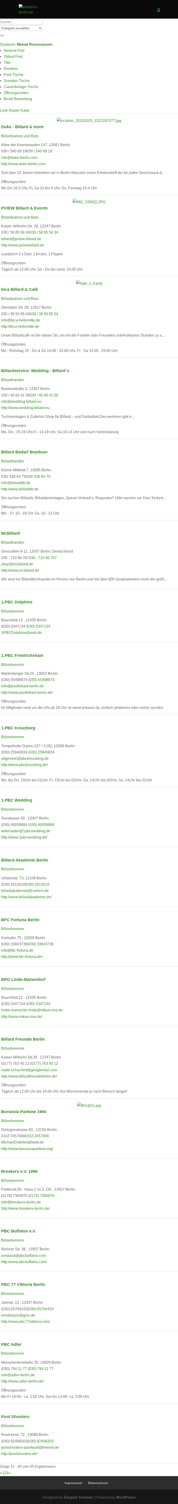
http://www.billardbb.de (19, 489)
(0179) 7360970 (41, 1196)
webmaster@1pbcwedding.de (25, 831)
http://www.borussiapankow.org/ (27, 1149)
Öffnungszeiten (16, 93)
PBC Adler (11, 1344)
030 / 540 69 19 (39, 151)
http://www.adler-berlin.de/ (22, 1381)
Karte (25, 110)
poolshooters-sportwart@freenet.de (30, 1447)
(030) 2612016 (37, 884)
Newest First (14, 50)
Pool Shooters (15, 1416)
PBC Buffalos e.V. (18, 1231)
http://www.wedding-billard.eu (25, 408)
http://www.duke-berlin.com (23, 164)
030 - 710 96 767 (43, 558)
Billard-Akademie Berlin (24, 860)
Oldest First (13, 57)
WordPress (126, 1497)
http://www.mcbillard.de (20, 570)
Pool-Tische (13, 75)
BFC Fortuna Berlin (20, 919)
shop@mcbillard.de (17, 564)
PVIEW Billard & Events (24, 208)
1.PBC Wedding (16, 800)
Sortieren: (26, 44)
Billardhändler (12, 380)
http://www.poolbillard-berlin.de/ (27, 693)
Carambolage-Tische (21, 87)
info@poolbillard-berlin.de (22, 686)
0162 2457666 (37, 1136)
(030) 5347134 (38, 626)
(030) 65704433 (40, 1309)
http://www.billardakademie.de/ (26, 897)
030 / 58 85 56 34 (44, 232)
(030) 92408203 (40, 1441)
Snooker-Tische (17, 81)
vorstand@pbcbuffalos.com (23, 1256)
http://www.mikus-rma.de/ (21, 1017)
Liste (4, 110)
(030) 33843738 (40, 944)
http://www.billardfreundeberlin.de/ (29, 1076)
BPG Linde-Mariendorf (23, 979)
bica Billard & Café (19, 289)
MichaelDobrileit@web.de (22, 1142)
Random (11, 69)
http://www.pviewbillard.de (22, 245)
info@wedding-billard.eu (21, 401)
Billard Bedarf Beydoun (24, 451)
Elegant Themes (78, 1497)
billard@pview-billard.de (21, 239)
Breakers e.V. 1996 (19, 1171)
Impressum (73, 1483)
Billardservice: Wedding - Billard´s (35, 370)
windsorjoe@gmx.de (18, 1315)
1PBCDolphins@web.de (21, 633)
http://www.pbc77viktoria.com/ (25, 1322)
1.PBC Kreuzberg (18, 727)
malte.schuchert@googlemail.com (29, 1070)
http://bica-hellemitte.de (20, 326)
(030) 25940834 (41, 752)
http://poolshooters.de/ (19, 1454)
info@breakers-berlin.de (21, 1202)
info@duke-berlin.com (19, 158)
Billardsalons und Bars (19, 136)
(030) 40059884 (41, 825)
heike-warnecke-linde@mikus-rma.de (32, 1010)
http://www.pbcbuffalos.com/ (24, 1262)
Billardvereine (12, 611)
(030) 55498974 (41, 680)
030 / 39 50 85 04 (44, 314)
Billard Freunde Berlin (23, 1039)
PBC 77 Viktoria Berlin (23, 1284)
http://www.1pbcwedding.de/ (24, 837)
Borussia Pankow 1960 (23, 1111)
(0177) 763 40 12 (44, 1063)
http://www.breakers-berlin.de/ (25, 1208)
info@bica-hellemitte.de (20, 320)
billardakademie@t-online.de (25, 891)
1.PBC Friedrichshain (22, 655)
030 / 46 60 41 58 (44, 395)
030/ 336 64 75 (38, 476)
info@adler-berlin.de (18, 1375)
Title (7, 63)
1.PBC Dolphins (17, 602)
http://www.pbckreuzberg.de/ (24, 765)
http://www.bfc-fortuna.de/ (21, 957)
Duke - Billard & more (22, 126)
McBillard (10, 533)
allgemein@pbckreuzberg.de (25, 758)
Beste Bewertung (18, 99)
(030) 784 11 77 (41, 1369)
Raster (14, 110)
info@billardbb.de (15, 483)
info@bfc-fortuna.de (17, 950)
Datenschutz (98, 1483)
